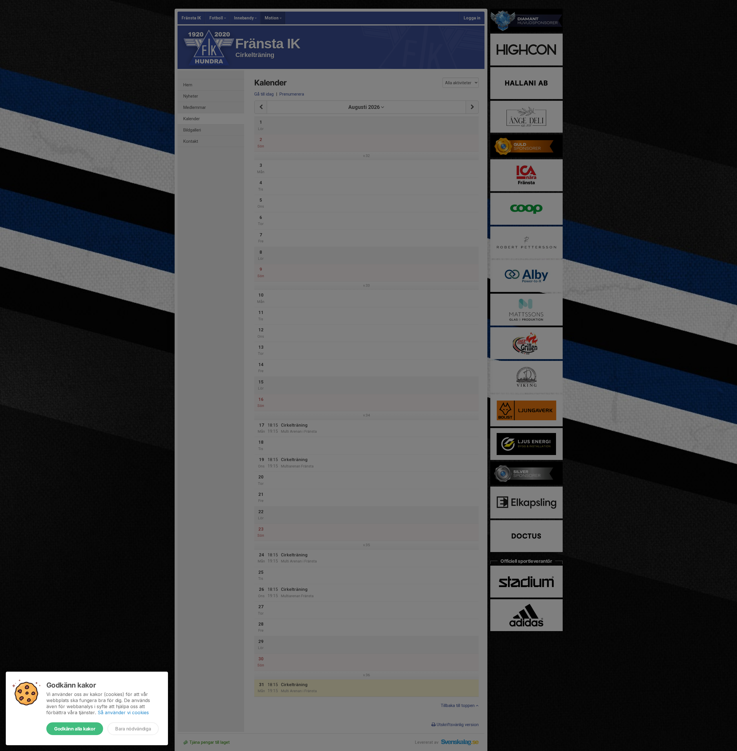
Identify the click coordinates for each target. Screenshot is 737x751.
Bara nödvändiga (133, 729)
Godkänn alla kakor (74, 729)
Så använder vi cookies (123, 712)
